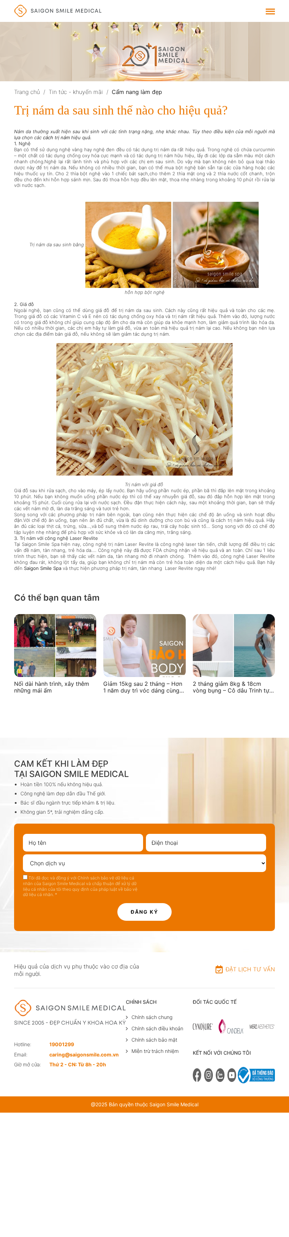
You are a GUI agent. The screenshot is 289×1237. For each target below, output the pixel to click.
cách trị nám (56, 137)
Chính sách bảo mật (154, 1040)
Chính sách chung (151, 1017)
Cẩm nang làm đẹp (137, 91)
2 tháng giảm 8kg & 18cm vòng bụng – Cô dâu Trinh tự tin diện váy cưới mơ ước (231, 687)
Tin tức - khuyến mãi (76, 91)
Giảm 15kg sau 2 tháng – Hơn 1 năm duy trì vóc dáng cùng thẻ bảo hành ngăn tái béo (142, 687)
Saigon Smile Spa (43, 568)
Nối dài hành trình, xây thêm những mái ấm (51, 687)
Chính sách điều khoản (157, 1028)
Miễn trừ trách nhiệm (155, 1051)
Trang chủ (27, 91)
